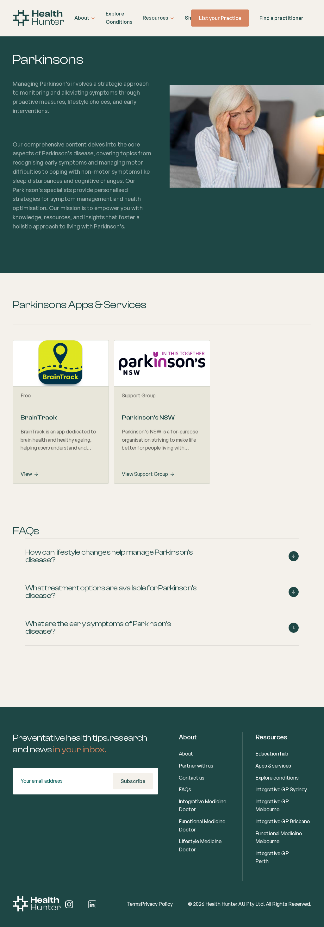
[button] (85, 18)
